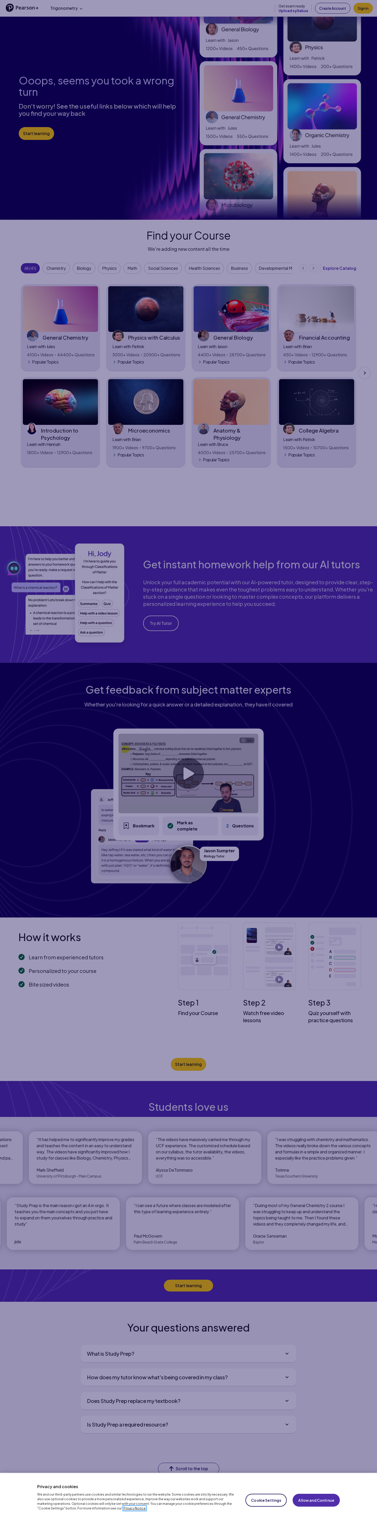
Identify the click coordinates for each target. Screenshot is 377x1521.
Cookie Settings (266, 1500)
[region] (188, 1497)
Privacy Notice (135, 1508)
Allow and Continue (316, 1500)
